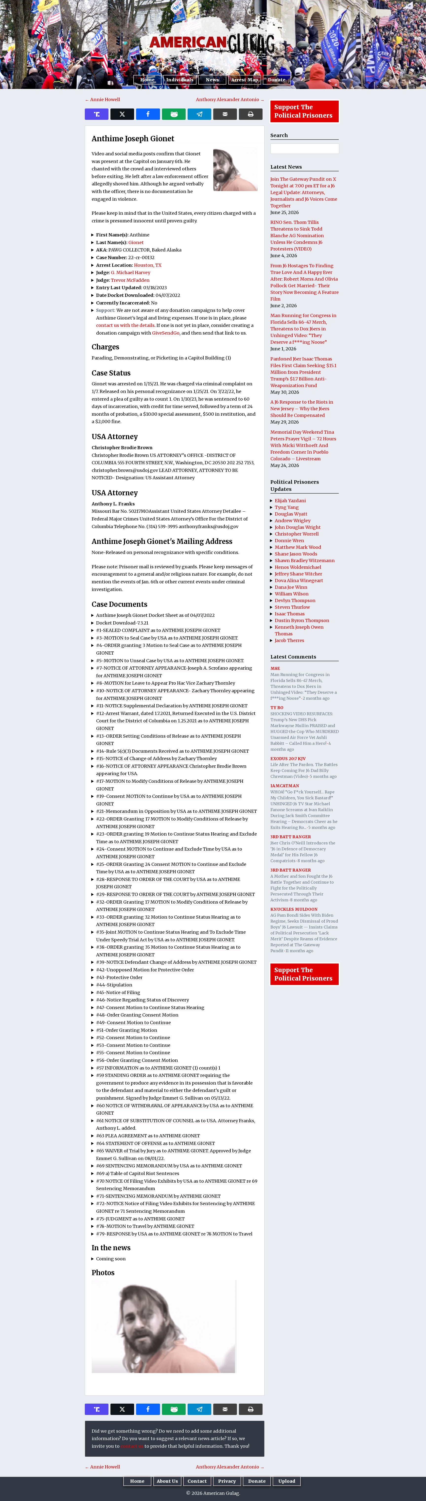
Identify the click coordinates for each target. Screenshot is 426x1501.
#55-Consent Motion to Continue (133, 1052)
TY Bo (276, 707)
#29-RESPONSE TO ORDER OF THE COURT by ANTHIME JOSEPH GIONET (175, 894)
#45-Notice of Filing (118, 992)
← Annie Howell (102, 99)
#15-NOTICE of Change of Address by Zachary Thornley (156, 758)
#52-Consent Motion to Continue (133, 1037)
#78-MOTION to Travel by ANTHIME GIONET (145, 1226)
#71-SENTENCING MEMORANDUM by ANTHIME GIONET (158, 1196)
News (212, 80)
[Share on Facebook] (148, 114)
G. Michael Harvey (130, 272)
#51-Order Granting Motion (126, 1030)
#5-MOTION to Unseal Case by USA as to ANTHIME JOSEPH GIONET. (170, 660)
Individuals (180, 80)
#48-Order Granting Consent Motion (137, 1015)
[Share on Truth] (96, 114)
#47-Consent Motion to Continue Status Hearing (150, 1007)
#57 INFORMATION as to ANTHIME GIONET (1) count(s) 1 (158, 1068)
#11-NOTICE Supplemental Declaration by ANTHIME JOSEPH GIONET (172, 706)
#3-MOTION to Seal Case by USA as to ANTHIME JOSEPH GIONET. (167, 638)
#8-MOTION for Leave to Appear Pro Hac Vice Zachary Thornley (165, 683)
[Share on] (199, 114)
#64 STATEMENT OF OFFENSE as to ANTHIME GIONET (155, 1143)
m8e (275, 668)
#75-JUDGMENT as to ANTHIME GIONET (140, 1219)
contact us (132, 1446)
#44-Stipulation (114, 985)
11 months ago (299, 950)
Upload (286, 1481)
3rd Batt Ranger (290, 836)
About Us (167, 1481)
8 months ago (311, 860)
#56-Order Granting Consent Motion (137, 1060)
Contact (197, 1481)
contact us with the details (125, 325)
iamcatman (284, 785)
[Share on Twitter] (122, 114)
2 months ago (316, 698)
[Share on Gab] (174, 114)
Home (147, 80)
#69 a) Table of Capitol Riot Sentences (137, 1173)
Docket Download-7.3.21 (122, 623)
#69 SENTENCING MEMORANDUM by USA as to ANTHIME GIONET (169, 1166)
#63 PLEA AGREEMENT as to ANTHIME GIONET (148, 1136)
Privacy (227, 1481)
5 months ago (323, 776)
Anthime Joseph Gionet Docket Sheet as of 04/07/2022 (155, 615)
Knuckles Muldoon (294, 909)
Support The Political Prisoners (303, 111)
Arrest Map (244, 80)
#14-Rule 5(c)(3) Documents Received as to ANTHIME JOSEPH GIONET (172, 751)
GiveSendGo (165, 333)
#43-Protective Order (119, 977)
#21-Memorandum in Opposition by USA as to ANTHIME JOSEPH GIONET (176, 811)
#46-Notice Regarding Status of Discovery (142, 1000)
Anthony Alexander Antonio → (230, 99)
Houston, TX (148, 265)
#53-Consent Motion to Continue (133, 1045)
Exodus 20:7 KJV (288, 758)
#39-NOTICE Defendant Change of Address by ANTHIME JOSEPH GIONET (176, 962)
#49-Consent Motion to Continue (133, 1022)
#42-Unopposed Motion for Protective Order (145, 970)
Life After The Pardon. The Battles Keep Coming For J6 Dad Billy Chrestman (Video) (304, 770)
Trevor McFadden (130, 280)
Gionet (136, 242)
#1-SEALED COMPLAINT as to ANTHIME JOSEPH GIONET (158, 630)
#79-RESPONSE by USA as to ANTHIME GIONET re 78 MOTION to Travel (174, 1234)
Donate (276, 80)
